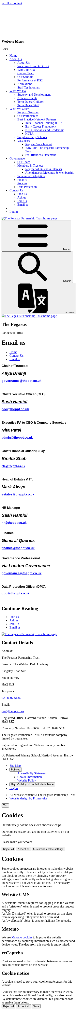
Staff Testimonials (28, 87)
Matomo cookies (21, 937)
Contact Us (16, 190)
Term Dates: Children (30, 101)
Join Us (22, 201)
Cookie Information (29, 777)
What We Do (17, 91)
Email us (22, 204)
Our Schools (25, 76)
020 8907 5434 (11, 697)
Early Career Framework (40, 126)
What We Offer (19, 108)
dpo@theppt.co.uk (15, 593)
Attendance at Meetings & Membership (49, 172)
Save (36, 1006)
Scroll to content (12, 3)
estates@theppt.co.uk (18, 494)
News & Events (27, 98)
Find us (22, 194)
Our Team (23, 162)
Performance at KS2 (30, 80)
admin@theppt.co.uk (17, 437)
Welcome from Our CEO (33, 66)
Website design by (28, 798)
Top (5, 805)
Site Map (15, 765)
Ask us (21, 197)
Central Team (25, 73)
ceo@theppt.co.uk (15, 409)
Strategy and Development (34, 94)
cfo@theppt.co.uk (13, 466)
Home (13, 55)
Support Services (27, 112)
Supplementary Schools (32, 137)
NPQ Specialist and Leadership (44, 130)
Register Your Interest (38, 144)
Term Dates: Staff (28, 105)
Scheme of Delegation (31, 176)
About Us (15, 59)
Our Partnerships (27, 116)
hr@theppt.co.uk (14, 522)
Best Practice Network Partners (36, 119)
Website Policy (26, 780)
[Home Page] (29, 218)
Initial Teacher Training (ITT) (43, 123)
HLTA (29, 133)
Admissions (24, 84)
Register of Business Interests (43, 169)
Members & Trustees (30, 165)
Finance (22, 179)
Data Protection (27, 186)
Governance (17, 158)
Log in (13, 211)
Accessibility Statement (31, 773)
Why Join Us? (26, 69)
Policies (22, 183)
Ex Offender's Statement (40, 155)
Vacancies (23, 140)
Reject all (8, 849)
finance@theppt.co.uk (18, 548)
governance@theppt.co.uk (21, 380)
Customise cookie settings (48, 849)
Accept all (23, 849)
